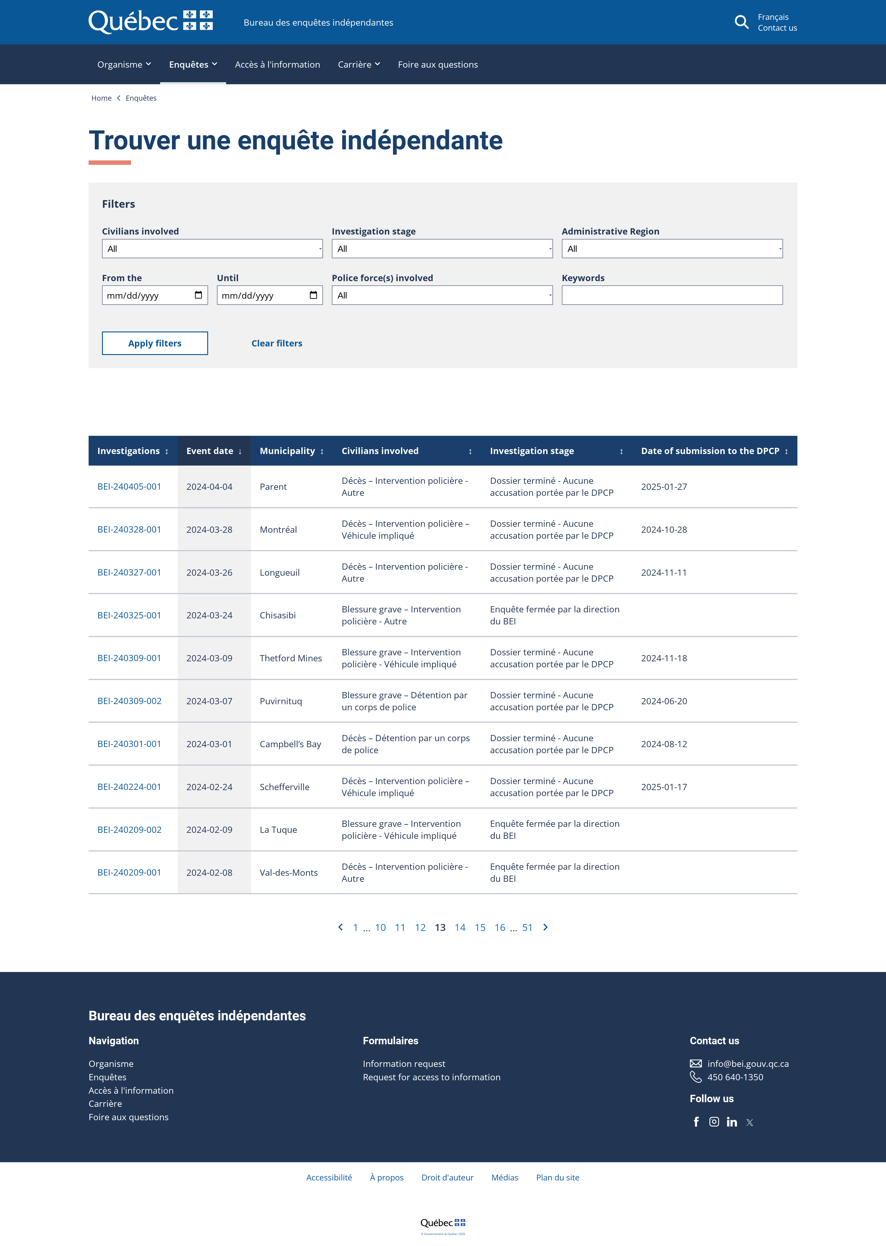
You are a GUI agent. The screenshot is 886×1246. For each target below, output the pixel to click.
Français (773, 16)
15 (480, 927)
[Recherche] (742, 22)
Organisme (111, 1063)
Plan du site (558, 1177)
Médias (504, 1177)
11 (400, 927)
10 (380, 927)
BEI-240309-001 (129, 658)
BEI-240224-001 (129, 786)
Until (228, 278)
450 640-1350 (735, 1077)
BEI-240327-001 (129, 572)
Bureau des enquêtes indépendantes (318, 22)
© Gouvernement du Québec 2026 (443, 1234)
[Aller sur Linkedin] (732, 1122)
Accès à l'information (277, 64)
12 (420, 927)
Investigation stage (374, 231)
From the (122, 278)
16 (500, 927)
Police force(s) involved (382, 278)
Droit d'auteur (448, 1177)
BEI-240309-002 (129, 701)
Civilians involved (140, 231)
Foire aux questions (438, 64)
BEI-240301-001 (129, 743)
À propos (387, 1177)
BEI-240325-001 (129, 615)
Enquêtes (141, 98)
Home (101, 98)
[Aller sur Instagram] (714, 1122)
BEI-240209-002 (129, 829)
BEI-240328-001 (129, 529)
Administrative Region (611, 231)
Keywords (583, 278)
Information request (404, 1063)
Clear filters (276, 343)
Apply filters (155, 343)
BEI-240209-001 (129, 872)
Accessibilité (329, 1177)
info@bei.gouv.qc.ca (748, 1063)
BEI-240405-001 (129, 486)
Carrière (105, 1103)
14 (460, 927)
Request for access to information (432, 1077)
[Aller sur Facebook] (696, 1122)
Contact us (777, 27)
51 (527, 927)
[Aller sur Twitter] (749, 1122)
